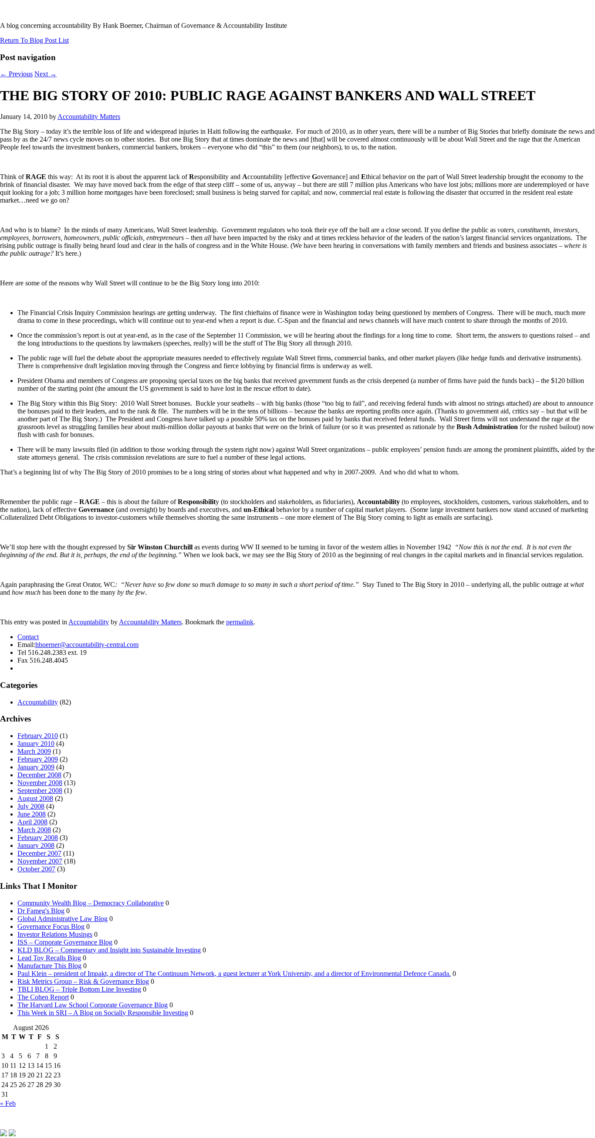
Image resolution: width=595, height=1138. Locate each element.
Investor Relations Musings (54, 934)
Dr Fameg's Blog (40, 910)
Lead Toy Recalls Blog (49, 958)
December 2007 (39, 853)
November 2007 (39, 861)
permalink (240, 622)
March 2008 (34, 829)
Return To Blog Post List (34, 40)
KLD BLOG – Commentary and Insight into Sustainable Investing (109, 950)
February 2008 (37, 837)
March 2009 (34, 751)
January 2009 (35, 767)
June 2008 (31, 814)
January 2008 (35, 845)
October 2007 (36, 869)
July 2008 (30, 806)
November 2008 (39, 782)
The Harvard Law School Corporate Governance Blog (92, 1005)
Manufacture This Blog (49, 965)
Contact (28, 636)
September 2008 (39, 790)
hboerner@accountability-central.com (87, 644)
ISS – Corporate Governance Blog (64, 942)
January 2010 (35, 743)
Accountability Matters (88, 116)
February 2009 (37, 759)
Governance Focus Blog (51, 926)
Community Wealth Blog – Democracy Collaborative (90, 903)
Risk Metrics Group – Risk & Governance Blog (83, 981)
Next (45, 74)
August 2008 (35, 798)
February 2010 (37, 735)
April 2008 (32, 822)
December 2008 (39, 775)
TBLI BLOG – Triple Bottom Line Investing (79, 989)
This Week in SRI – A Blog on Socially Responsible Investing (102, 1012)
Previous (16, 74)
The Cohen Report (43, 997)
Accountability (88, 622)
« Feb (8, 1103)
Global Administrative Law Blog (62, 918)
